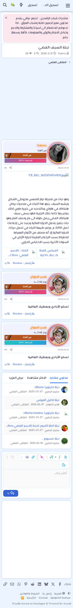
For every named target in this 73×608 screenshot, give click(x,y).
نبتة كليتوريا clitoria (46, 387)
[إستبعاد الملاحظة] (6, 18)
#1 (5, 168)
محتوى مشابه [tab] (59, 378)
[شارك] (10, 168)
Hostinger (40, 604)
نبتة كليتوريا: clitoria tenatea (41, 413)
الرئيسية (31, 598)
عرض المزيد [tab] (16, 378)
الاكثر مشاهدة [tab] (36, 378)
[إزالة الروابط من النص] (42, 457)
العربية (58, 594)
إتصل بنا (46, 594)
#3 (5, 350)
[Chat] (13, 5)
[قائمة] (67, 5)
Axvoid (67, 604)
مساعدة (43, 598)
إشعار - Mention (22, 263)
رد (5, 263)
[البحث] (5, 5)
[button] (65, 457)
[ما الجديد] (21, 5)
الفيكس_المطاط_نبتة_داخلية (48, 253)
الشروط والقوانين (29, 594)
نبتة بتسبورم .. (50, 439)
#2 (5, 299)
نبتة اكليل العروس (47, 400)
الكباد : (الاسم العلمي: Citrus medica (19, 255)
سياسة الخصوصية (60, 598)
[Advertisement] (36, 103)
